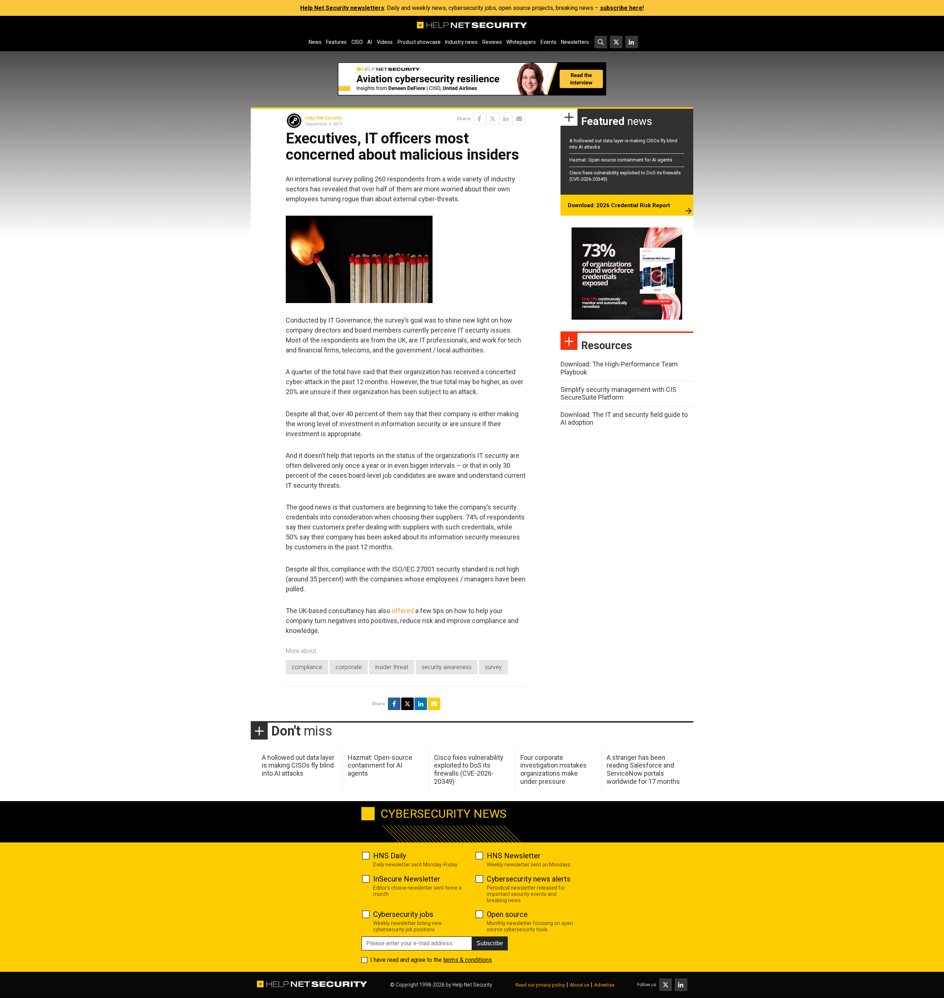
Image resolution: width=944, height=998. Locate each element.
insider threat (391, 667)
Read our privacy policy (540, 985)
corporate (349, 667)
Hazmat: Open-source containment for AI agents (620, 160)
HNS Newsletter (514, 855)
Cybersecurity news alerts (528, 878)
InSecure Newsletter (406, 878)
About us (579, 985)
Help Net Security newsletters (342, 7)
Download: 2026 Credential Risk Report (619, 205)
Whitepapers (521, 42)
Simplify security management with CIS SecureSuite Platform (618, 393)
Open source (507, 914)
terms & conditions (467, 959)
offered (403, 611)
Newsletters (575, 42)
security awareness (446, 667)
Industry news (461, 42)
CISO (357, 42)
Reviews (492, 42)
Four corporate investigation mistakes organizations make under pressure (553, 769)
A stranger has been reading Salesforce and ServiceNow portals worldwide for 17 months (643, 769)
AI (369, 42)
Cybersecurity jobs (403, 914)
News (315, 42)
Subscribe (489, 943)
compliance (307, 667)
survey (493, 667)
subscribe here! (622, 7)
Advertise (604, 985)
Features (336, 42)
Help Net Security (323, 118)
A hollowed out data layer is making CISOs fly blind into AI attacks (298, 765)
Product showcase (419, 42)
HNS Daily (389, 855)
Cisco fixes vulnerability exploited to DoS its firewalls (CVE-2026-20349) (468, 769)
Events (548, 42)
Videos (385, 42)
